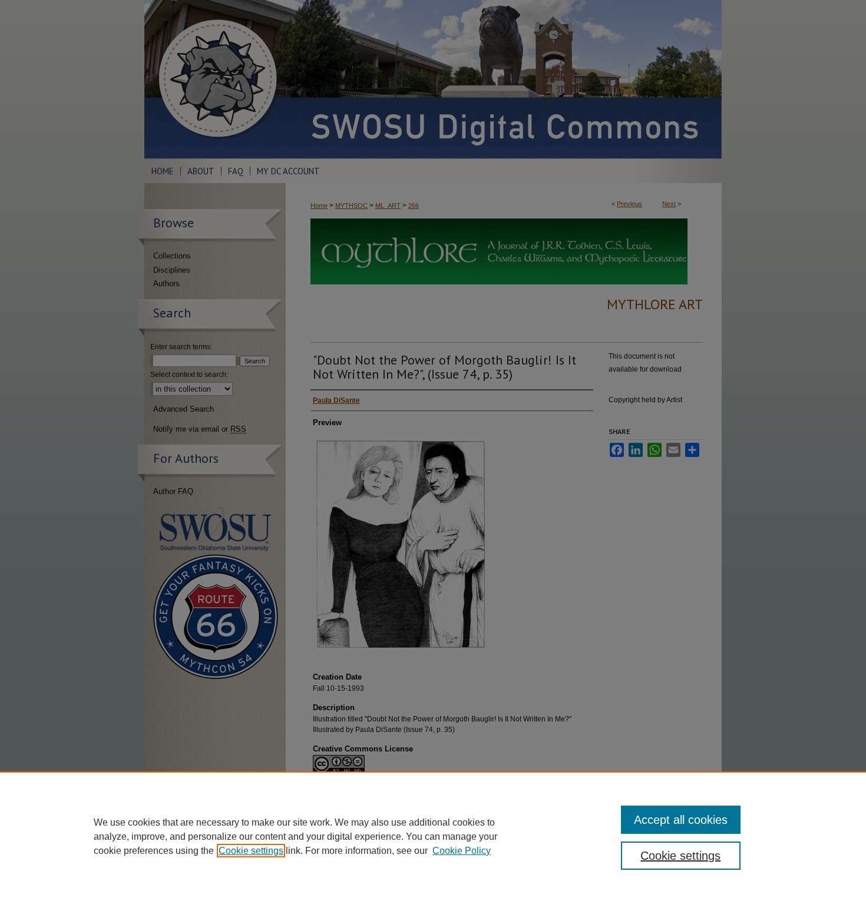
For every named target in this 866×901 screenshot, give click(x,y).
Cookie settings (251, 851)
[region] (433, 836)
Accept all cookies (681, 819)
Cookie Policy (461, 851)
